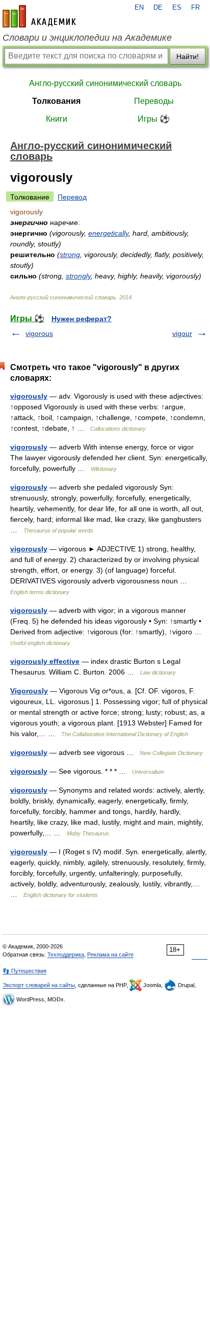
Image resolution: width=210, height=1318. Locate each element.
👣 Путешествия (24, 971)
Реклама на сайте (110, 954)
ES (176, 7)
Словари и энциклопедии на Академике (87, 38)
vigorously (28, 396)
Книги (56, 119)
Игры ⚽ (154, 119)
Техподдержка (65, 954)
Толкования (56, 101)
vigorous (39, 333)
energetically (108, 233)
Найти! (187, 56)
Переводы (154, 101)
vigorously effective (45, 661)
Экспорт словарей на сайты (39, 985)
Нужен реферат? (81, 319)
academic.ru (39, 16)
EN (139, 7)
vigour (182, 333)
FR (195, 7)
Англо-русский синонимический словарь (105, 83)
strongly (78, 276)
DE (158, 7)
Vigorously (29, 691)
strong (70, 254)
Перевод (72, 197)
